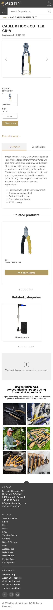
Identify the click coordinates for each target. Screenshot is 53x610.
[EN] (11, 3)
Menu (4, 13)
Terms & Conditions (11, 588)
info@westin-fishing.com (14, 503)
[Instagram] (11, 594)
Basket (49, 5)
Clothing (6, 538)
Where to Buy (8, 574)
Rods (4, 525)
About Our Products (11, 577)
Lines (4, 532)
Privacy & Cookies (11, 584)
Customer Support (11, 581)
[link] (14, 414)
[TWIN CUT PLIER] (26, 240)
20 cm (9, 116)
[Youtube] (17, 594)
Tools (4, 17)
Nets (4, 545)
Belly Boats (7, 552)
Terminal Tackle (9, 535)
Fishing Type (8, 559)
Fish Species (8, 562)
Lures (5, 521)
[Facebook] (5, 594)
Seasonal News (9, 518)
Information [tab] (14, 147)
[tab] (19, 289)
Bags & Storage (9, 542)
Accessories (8, 549)
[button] (26, 59)
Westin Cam (8, 555)
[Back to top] (26, 483)
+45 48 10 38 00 (10, 500)
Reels (5, 528)
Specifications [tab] (38, 147)
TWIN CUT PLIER (13, 262)
